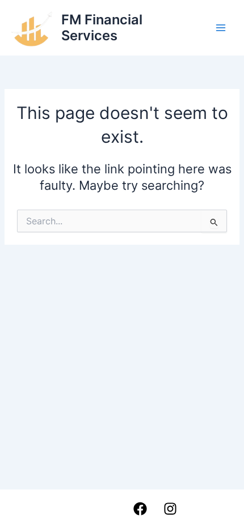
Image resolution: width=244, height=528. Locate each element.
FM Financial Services (101, 27)
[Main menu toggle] (221, 28)
